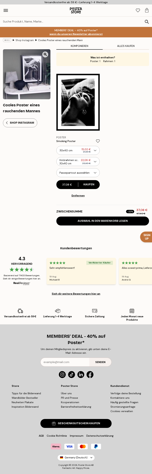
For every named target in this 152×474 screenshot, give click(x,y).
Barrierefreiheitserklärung (76, 406)
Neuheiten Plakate (23, 402)
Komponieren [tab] (79, 46)
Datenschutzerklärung (99, 435)
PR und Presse (69, 397)
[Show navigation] (5, 10)
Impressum (76, 435)
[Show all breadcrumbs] (7, 40)
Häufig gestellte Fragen (124, 402)
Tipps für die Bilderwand (26, 393)
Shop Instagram (25, 40)
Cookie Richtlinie (57, 435)
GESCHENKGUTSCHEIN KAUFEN (79, 423)
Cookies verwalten (121, 411)
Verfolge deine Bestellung (125, 393)
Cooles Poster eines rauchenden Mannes (60, 40)
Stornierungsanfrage (122, 406)
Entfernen (78, 195)
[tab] (137, 10)
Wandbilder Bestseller (25, 397)
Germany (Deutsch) (76, 457)
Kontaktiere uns (120, 397)
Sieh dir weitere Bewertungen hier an (76, 293)
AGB (41, 435)
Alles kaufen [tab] (126, 46)
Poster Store (84, 465)
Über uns (66, 393)
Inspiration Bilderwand (25, 406)
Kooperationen (70, 402)
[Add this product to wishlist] (98, 141)
